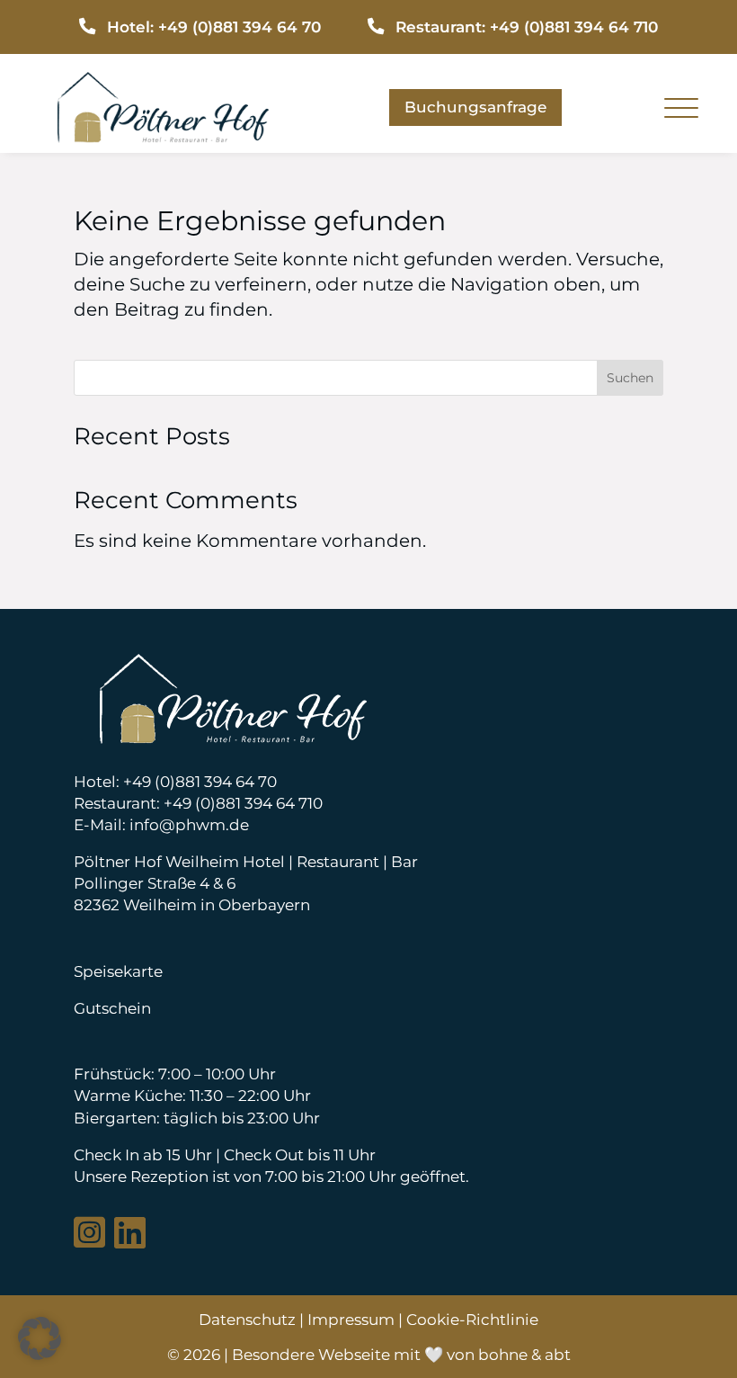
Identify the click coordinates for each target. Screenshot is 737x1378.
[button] (39, 1338)
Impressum (351, 1319)
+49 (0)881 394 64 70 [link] (200, 781)
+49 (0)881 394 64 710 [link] (243, 802)
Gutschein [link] (112, 1007)
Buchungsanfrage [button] (475, 106)
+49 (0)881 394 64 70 (239, 26)
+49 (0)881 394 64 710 (574, 26)
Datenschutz (247, 1319)
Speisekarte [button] (118, 971)
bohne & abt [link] (524, 1354)
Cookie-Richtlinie (472, 1319)
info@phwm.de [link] (189, 824)
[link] (163, 137)
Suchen (630, 378)
